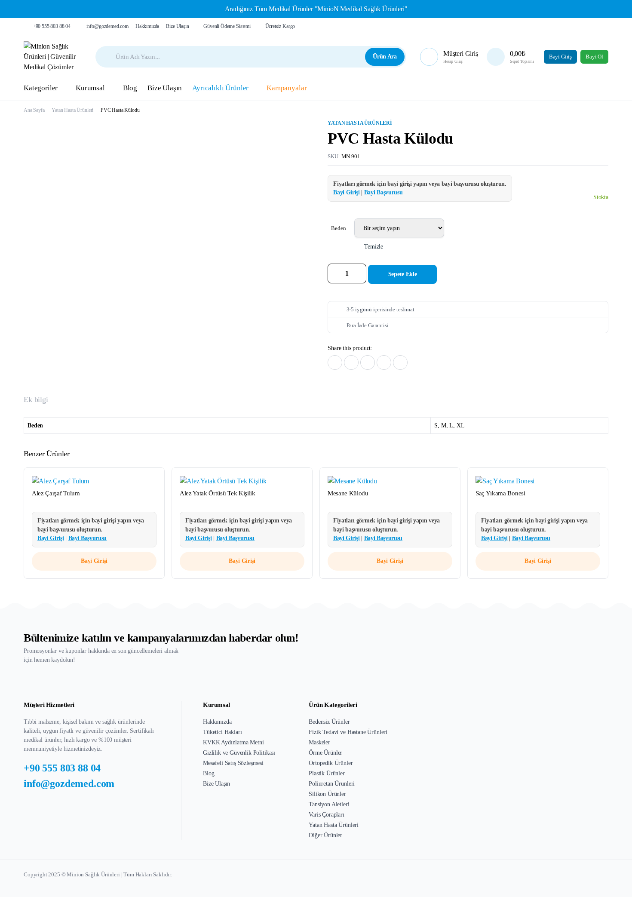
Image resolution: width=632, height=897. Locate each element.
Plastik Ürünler (327, 773)
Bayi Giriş (560, 56)
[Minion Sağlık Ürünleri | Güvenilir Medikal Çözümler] (53, 56)
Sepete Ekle (402, 274)
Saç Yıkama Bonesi (500, 493)
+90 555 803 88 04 (52, 26)
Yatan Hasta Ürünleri (72, 110)
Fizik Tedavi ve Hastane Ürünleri (348, 732)
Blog (130, 88)
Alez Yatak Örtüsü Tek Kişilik (217, 493)
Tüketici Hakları (222, 732)
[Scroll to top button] (612, 877)
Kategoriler (41, 88)
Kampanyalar (287, 88)
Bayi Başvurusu (383, 192)
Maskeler (319, 742)
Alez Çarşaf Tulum (56, 493)
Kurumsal (90, 88)
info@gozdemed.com (107, 26)
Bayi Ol (594, 56)
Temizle (373, 246)
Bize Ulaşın (177, 26)
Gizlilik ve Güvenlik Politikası (239, 753)
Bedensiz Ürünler (329, 722)
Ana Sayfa (34, 110)
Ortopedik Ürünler (331, 763)
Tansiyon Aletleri (329, 804)
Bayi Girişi (346, 192)
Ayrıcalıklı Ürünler (220, 88)
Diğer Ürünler (325, 835)
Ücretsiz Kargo (280, 26)
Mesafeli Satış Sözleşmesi (233, 763)
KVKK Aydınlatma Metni (233, 742)
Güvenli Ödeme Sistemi (227, 26)
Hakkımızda (147, 26)
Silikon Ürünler (327, 794)
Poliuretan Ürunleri (332, 783)
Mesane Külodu (348, 493)
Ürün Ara (384, 56)
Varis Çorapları (326, 814)
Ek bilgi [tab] (36, 399)
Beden (338, 228)
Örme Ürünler (325, 753)
